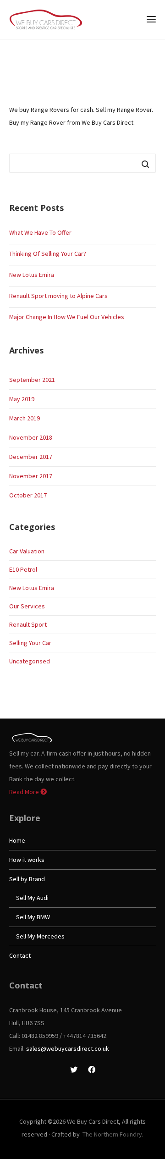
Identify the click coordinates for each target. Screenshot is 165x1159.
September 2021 (32, 379)
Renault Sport (28, 624)
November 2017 (30, 476)
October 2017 (28, 495)
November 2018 (30, 437)
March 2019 (24, 418)
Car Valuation (26, 551)
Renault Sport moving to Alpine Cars (58, 296)
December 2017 (30, 457)
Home (17, 840)
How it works (26, 859)
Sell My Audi (32, 898)
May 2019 (21, 399)
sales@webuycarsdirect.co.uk (67, 1048)
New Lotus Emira (31, 274)
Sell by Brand (27, 879)
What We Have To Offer (40, 232)
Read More (24, 792)
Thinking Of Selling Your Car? (47, 253)
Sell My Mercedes (40, 936)
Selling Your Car (30, 643)
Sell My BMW (33, 917)
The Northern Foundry (112, 1134)
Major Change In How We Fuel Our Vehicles (66, 317)
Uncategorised (29, 661)
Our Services (27, 606)
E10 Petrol (23, 569)
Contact (20, 955)
